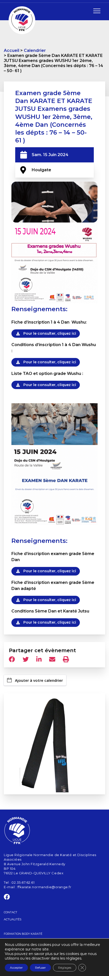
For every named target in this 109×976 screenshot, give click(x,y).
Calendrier (35, 50)
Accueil (11, 50)
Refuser (40, 967)
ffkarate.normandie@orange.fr (44, 887)
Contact (10, 912)
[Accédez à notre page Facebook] (7, 898)
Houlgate (41, 169)
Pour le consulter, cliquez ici (49, 333)
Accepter (16, 967)
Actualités (12, 919)
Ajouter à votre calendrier (39, 680)
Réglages (64, 967)
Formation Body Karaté (23, 934)
